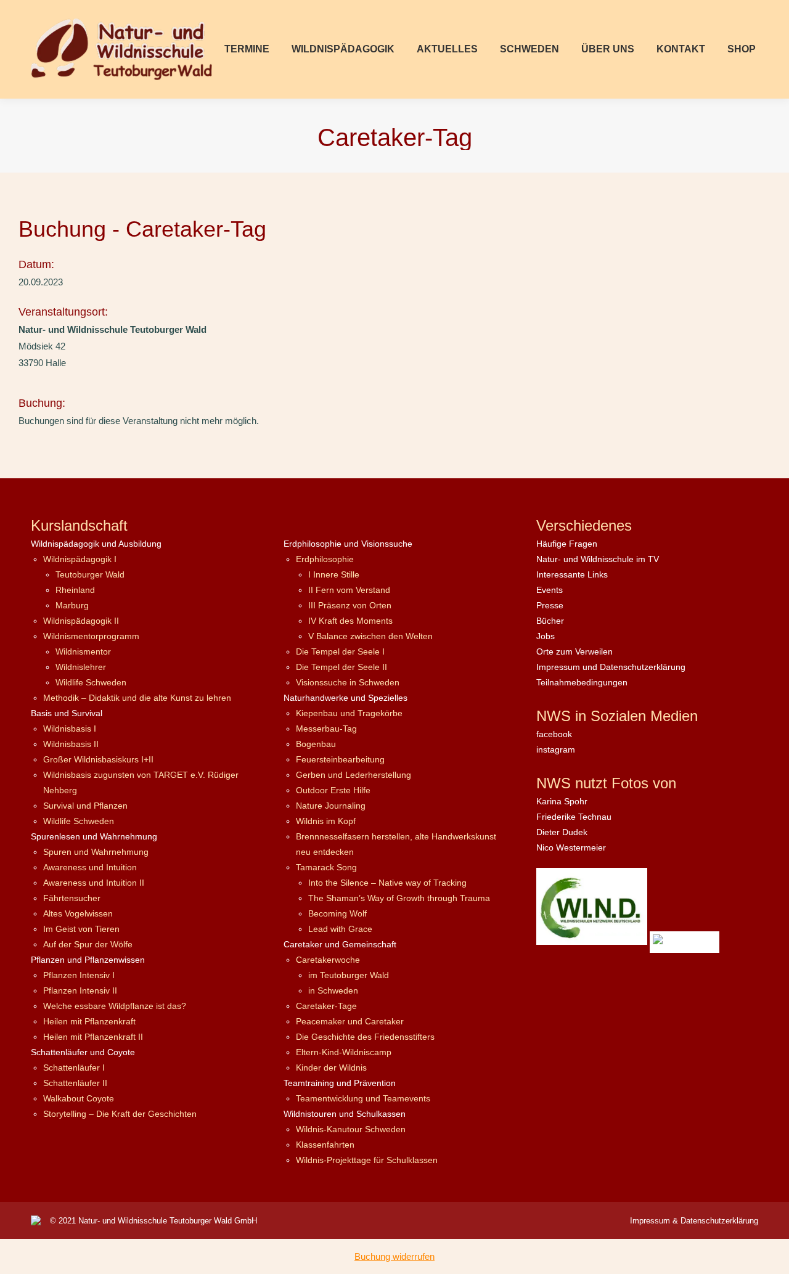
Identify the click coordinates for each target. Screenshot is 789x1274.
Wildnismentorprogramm (91, 636)
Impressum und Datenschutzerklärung (610, 667)
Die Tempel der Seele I (340, 651)
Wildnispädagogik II (81, 621)
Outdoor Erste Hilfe (333, 790)
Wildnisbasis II (71, 744)
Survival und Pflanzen (85, 806)
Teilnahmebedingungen (582, 682)
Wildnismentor (83, 651)
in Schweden (333, 990)
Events (549, 590)
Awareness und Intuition (90, 867)
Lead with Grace (340, 929)
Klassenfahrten (325, 1144)
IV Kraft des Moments (350, 621)
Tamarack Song (326, 867)
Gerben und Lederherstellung (353, 775)
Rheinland (75, 590)
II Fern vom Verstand (349, 590)
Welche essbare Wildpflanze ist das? (114, 1006)
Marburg (72, 605)
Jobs (545, 636)
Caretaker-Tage (326, 1006)
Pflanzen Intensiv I (79, 975)
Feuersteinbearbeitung (340, 759)
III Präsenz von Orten (349, 605)
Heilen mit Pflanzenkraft (89, 1021)
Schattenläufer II (75, 1083)
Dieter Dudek (561, 832)
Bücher (550, 621)
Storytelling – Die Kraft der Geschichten (120, 1114)
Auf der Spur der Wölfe (88, 944)
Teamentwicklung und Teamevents (363, 1098)
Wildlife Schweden (90, 682)
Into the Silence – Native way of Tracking (387, 883)
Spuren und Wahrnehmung (96, 852)
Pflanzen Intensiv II (80, 990)
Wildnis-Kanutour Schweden (351, 1129)
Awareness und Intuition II (93, 883)
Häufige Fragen (566, 544)
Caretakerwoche (328, 960)
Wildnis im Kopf (326, 821)
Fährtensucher (71, 898)
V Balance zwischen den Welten (370, 636)
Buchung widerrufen (394, 1256)
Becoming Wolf (337, 913)
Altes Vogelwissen (78, 913)
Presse (549, 605)
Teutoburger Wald (90, 574)
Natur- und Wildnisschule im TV (597, 559)
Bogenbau (316, 744)
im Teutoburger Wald (348, 975)
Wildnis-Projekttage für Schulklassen (367, 1160)
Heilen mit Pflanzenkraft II (93, 1037)
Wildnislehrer (80, 667)
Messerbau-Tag (326, 728)
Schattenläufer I (74, 1067)
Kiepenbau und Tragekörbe (349, 713)
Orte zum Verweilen (574, 651)
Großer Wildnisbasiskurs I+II (98, 759)
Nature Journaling (331, 806)
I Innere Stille (333, 574)
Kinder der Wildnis (331, 1067)
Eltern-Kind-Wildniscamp (343, 1052)
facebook (554, 734)
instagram (555, 749)
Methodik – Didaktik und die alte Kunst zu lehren (137, 698)
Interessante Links (572, 574)
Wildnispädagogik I (80, 559)
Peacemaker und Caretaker (350, 1021)
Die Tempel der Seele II (341, 667)
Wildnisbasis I (69, 728)
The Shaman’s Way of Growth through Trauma (399, 898)
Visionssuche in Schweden (347, 682)
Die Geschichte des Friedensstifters (365, 1037)
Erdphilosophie (325, 559)
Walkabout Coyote (78, 1098)
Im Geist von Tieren (81, 929)
